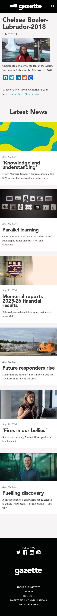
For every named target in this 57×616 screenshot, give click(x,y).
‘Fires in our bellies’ (24, 430)
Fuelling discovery (23, 493)
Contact (28, 596)
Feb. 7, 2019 (9, 34)
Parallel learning (20, 230)
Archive (28, 591)
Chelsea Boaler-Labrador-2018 (25, 23)
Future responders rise (28, 368)
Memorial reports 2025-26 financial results (22, 301)
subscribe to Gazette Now (25, 94)
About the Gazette (28, 587)
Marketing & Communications (28, 600)
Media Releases (28, 604)
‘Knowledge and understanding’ (21, 165)
